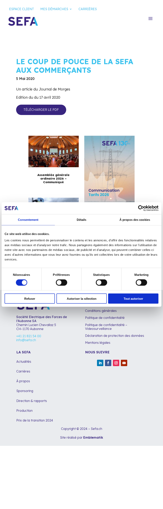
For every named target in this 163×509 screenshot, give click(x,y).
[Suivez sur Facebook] (108, 363)
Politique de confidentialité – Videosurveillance (106, 327)
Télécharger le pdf (41, 110)
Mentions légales (98, 343)
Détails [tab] (81, 219)
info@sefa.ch (26, 340)
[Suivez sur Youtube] (124, 363)
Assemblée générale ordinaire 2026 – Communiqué (53, 178)
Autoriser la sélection (81, 298)
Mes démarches (54, 9)
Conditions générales (101, 311)
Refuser (29, 298)
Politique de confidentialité (105, 318)
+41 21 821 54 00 (28, 336)
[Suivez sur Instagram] (116, 363)
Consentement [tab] (28, 219)
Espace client (21, 9)
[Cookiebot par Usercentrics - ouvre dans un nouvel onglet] (141, 208)
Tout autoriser (133, 298)
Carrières (88, 9)
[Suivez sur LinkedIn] (100, 363)
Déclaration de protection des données (114, 336)
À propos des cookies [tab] (134, 219)
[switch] (61, 282)
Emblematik (93, 437)
